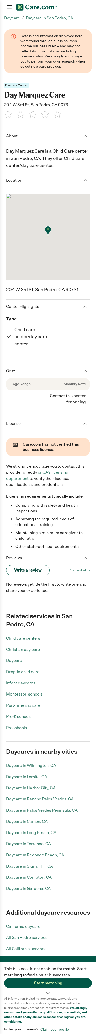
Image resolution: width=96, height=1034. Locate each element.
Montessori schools (24, 694)
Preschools (16, 727)
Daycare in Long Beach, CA (31, 832)
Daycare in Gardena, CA (28, 888)
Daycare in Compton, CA (29, 877)
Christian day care (23, 649)
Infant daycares (20, 683)
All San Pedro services (26, 937)
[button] (48, 979)
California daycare (23, 926)
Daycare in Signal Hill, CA (29, 866)
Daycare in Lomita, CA (26, 776)
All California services (26, 948)
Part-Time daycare (23, 705)
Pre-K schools (18, 716)
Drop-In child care (22, 671)
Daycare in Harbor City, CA (31, 787)
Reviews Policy (79, 570)
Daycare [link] (12, 18)
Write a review (28, 570)
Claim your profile (54, 1029)
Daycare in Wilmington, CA (31, 765)
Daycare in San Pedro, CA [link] (49, 18)
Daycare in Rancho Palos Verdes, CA (40, 799)
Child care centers (23, 638)
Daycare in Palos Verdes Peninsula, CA (42, 810)
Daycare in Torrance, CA (28, 843)
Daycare (14, 660)
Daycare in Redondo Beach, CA (35, 855)
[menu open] (9, 7)
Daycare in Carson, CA (27, 821)
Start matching (48, 983)
